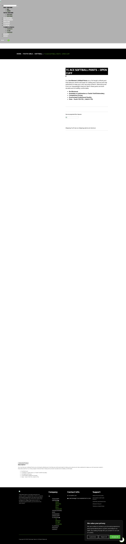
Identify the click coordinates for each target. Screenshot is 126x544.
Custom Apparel (7, 18)
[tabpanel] (63, 471)
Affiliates (6, 34)
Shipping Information (99, 501)
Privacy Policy (97, 504)
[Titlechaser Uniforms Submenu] (58, 500)
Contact (5, 36)
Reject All (104, 537)
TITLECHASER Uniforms (10, 6)
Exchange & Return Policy (98, 498)
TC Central (6, 25)
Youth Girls (28, 54)
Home (19, 54)
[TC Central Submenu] (59, 517)
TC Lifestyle (6, 23)
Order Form (6, 21)
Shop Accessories (8, 20)
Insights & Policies (98, 495)
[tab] (23, 463)
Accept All (115, 537)
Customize (92, 537)
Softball (38, 54)
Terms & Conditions (98, 506)
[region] (104, 531)
